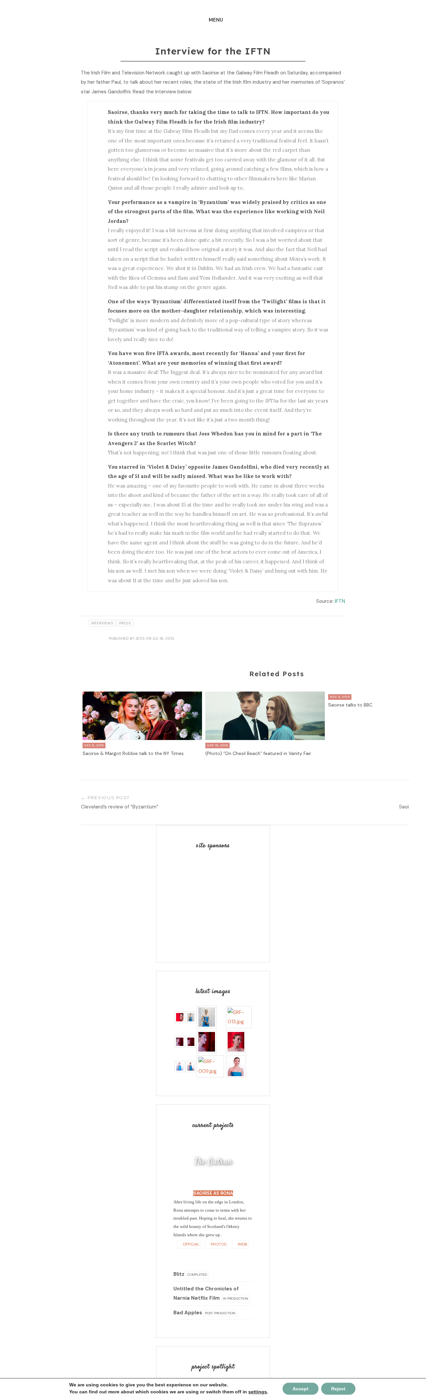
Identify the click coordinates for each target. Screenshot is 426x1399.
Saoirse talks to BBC (350, 705)
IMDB (242, 1244)
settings (257, 1391)
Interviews (102, 623)
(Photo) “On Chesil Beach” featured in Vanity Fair (258, 753)
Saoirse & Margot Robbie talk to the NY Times (133, 753)
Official (190, 1244)
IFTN (340, 601)
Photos (218, 1244)
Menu (216, 20)
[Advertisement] (215, 900)
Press (125, 623)
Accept (301, 1388)
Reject (338, 1388)
